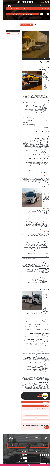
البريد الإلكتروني (43, 416)
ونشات (41, 231)
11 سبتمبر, (43, 58)
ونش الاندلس (40, 175)
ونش (39, 14)
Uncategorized (32, 453)
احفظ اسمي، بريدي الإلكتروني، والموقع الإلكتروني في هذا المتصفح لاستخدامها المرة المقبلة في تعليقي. (33, 425)
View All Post (36, 396)
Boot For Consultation (32, 445)
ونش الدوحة (40, 129)
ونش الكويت (40, 261)
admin (37, 394)
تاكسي (42, 5)
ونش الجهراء (40, 156)
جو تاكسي (41, 208)
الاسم (31, 416)
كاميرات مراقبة (40, 184)
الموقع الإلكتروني (43, 420)
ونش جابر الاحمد (40, 136)
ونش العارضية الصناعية (39, 67)
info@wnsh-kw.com (41, 2)
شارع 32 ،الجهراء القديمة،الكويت (20, 455)
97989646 (13, 3)
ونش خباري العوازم (39, 98)
